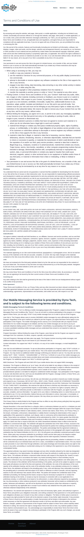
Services (63, 8)
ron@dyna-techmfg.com (50, 1)
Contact (79, 8)
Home (55, 8)
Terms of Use (45, 534)
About (71, 8)
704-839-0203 (36, 1)
